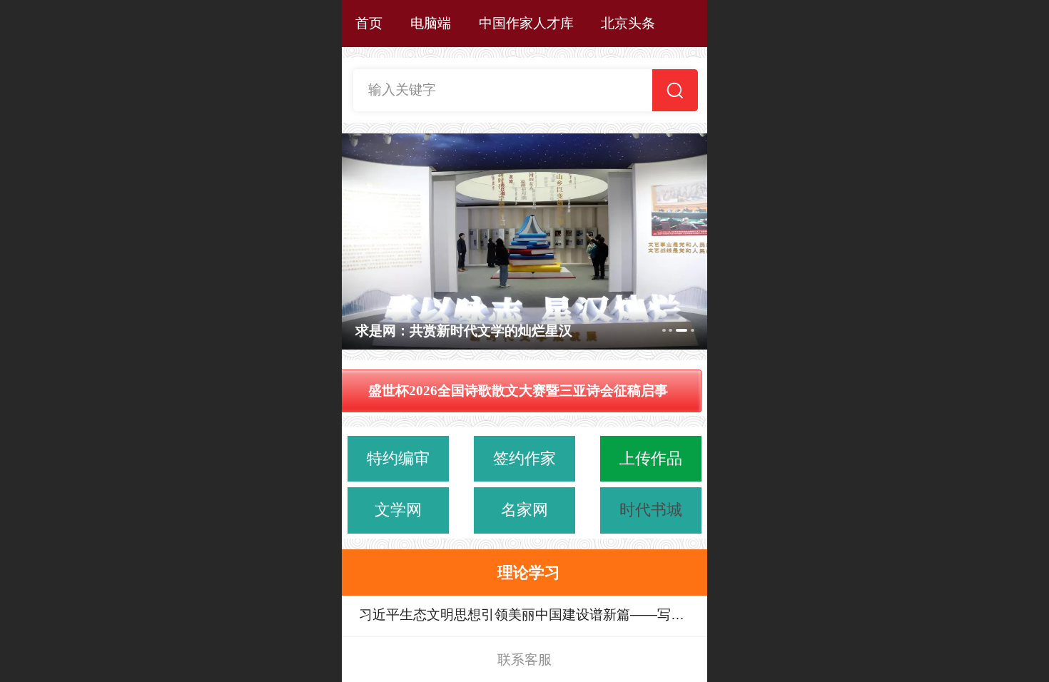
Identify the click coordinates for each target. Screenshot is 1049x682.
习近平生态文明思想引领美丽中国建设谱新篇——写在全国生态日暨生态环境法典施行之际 (521, 615)
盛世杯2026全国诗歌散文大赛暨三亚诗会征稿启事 (518, 390)
